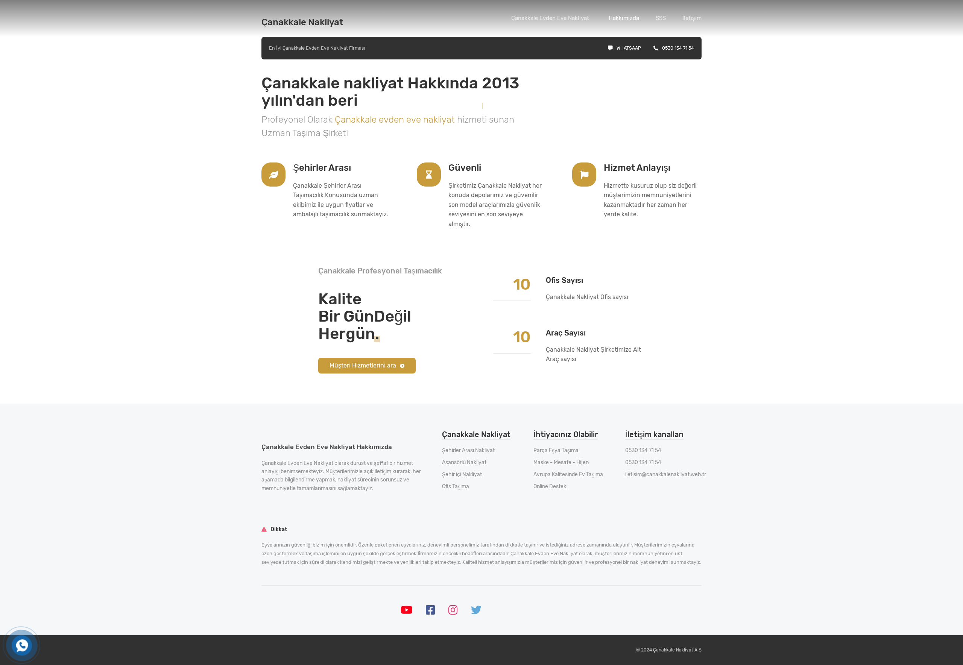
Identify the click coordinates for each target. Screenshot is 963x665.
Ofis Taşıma (455, 486)
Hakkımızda (624, 18)
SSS (661, 18)
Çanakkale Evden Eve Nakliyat (550, 18)
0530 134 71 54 (678, 48)
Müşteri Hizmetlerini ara (363, 365)
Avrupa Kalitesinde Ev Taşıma (568, 474)
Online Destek (549, 486)
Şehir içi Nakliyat (462, 474)
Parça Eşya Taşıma (556, 450)
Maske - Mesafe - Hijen (561, 462)
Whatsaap (629, 48)
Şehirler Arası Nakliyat (468, 450)
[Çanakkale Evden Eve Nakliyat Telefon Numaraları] (21, 645)
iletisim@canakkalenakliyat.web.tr (665, 474)
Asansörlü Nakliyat (464, 462)
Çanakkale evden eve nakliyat (396, 119)
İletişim (692, 18)
